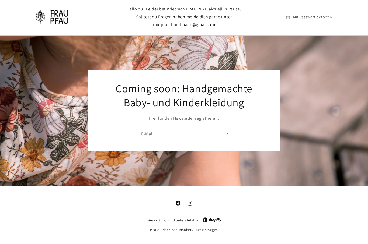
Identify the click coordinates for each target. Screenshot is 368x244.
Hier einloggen (206, 230)
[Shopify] (212, 220)
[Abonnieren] (226, 134)
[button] (309, 17)
